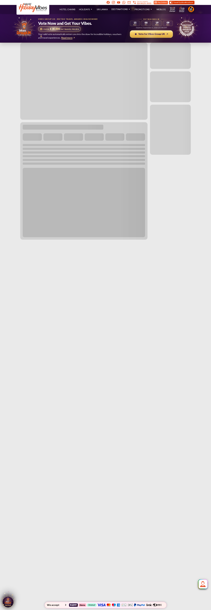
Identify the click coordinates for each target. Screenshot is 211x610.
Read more (66, 37)
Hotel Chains (67, 9)
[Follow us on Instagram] (113, 2)
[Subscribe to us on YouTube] (118, 2)
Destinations (120, 9)
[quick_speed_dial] (202, 584)
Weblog (161, 9)
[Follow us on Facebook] (108, 2)
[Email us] (129, 2)
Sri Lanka (102, 9)
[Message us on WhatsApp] (124, 2)
